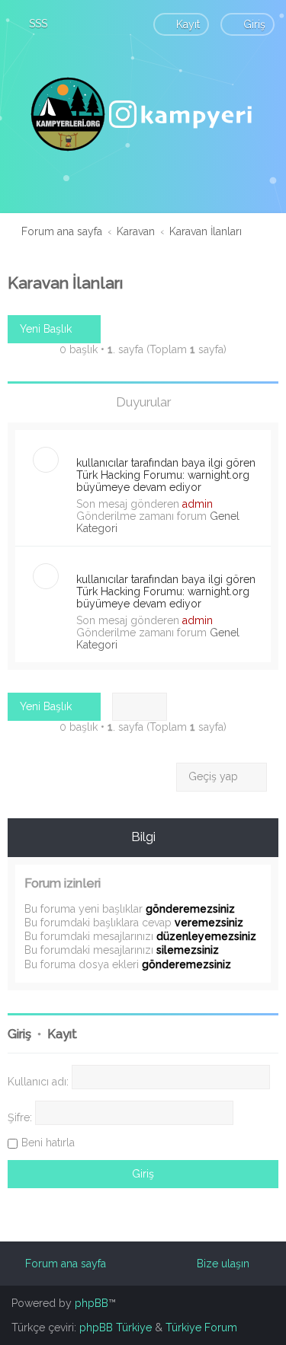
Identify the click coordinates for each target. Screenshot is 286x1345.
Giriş (19, 1034)
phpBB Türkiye (115, 1327)
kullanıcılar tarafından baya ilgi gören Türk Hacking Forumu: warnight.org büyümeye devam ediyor (165, 475)
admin (197, 504)
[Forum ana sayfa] (143, 114)
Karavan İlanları (65, 282)
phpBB (91, 1303)
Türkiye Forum (201, 1327)
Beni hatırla (48, 1142)
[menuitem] (31, 23)
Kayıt (62, 1034)
